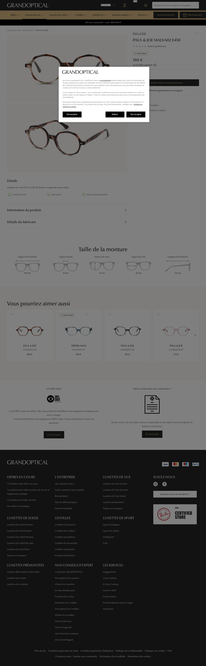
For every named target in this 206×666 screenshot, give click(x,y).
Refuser (115, 114)
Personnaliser (72, 114)
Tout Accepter (135, 114)
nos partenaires (105, 80)
